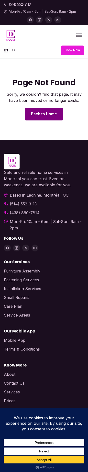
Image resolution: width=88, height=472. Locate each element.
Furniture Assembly (22, 271)
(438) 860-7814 (25, 212)
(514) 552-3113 (20, 4)
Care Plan (13, 306)
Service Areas (17, 315)
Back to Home (44, 114)
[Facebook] (30, 19)
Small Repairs (16, 297)
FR (13, 50)
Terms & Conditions (22, 349)
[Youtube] (57, 19)
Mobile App (14, 340)
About (9, 374)
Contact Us (14, 383)
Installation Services (22, 288)
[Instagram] (39, 19)
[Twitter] (48, 19)
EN (6, 50)
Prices (9, 400)
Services (12, 391)
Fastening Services (21, 279)
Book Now (72, 50)
